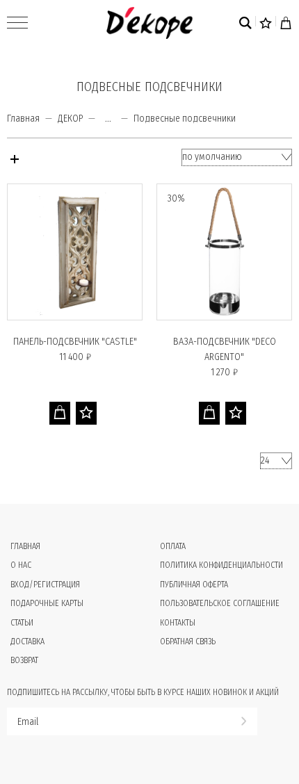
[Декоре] (149, 23)
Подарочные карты (46, 603)
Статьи (21, 623)
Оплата (173, 546)
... (108, 118)
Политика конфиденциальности (221, 565)
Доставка (27, 641)
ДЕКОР (70, 118)
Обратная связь (188, 641)
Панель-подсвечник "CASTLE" (75, 342)
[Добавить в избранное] (86, 413)
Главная (23, 118)
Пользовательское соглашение (220, 603)
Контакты (177, 623)
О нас (20, 565)
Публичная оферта (194, 584)
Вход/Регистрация (45, 584)
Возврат (24, 660)
